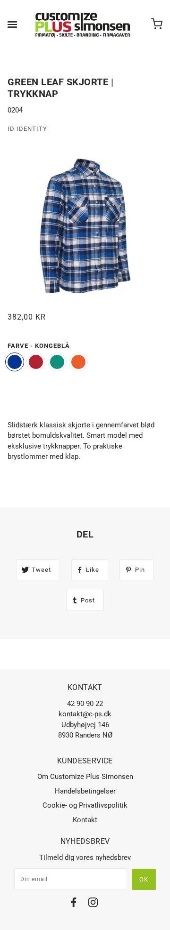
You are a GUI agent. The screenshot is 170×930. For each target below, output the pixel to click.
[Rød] (36, 362)
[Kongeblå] (15, 362)
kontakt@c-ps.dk (85, 714)
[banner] (83, 24)
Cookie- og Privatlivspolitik (85, 805)
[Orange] (78, 362)
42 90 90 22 (85, 703)
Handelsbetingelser (85, 791)
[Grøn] (57, 362)
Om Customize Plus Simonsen (85, 776)
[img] (73, 904)
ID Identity (27, 128)
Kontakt (85, 820)
